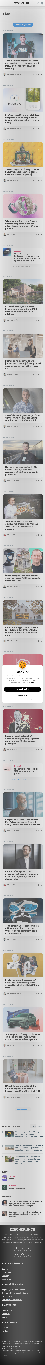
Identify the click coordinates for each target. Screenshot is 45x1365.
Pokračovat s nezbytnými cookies (22, 700)
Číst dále (30, 683)
